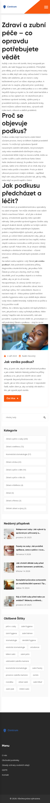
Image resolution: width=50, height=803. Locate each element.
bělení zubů (10, 654)
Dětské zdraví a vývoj (16, 508)
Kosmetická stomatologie (18, 454)
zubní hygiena (26, 626)
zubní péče (25, 654)
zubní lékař (37, 682)
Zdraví (10, 493)
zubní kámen (27, 633)
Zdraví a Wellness (14, 485)
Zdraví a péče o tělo (15, 477)
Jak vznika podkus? (19, 362)
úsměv (35, 675)
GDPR (4, 770)
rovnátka (9, 682)
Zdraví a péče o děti (16, 469)
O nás (4, 755)
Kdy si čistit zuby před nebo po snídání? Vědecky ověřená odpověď (30, 599)
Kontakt (5, 775)
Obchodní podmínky (10, 760)
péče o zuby (11, 626)
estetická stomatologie (15, 647)
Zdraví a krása (13, 462)
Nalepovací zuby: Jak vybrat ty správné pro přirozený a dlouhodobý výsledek (31, 531)
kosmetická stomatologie (16, 668)
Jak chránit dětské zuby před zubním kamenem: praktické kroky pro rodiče (29, 565)
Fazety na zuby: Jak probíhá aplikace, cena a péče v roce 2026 (29, 548)
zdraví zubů (23, 682)
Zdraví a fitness (13, 500)
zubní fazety (37, 668)
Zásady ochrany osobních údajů (15, 765)
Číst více (11, 398)
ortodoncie (34, 647)
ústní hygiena (11, 633)
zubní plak (10, 689)
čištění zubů (24, 689)
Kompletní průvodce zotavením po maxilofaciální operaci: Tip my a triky (31, 582)
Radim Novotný (29, 356)
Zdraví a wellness (15, 446)
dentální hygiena (29, 640)
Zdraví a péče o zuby (17, 439)
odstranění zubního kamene (17, 661)
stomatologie (11, 640)
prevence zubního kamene (17, 675)
